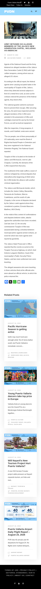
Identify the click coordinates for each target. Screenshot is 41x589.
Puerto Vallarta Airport (20, 555)
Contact (30, 575)
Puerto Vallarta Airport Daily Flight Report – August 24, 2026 (20, 532)
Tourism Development (16, 493)
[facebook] (20, 2)
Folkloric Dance (17, 422)
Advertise (27, 5)
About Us (20, 575)
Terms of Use (12, 570)
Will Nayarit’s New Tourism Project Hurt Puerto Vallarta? (19, 463)
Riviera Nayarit (24, 491)
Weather (11, 357)
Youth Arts (18, 424)
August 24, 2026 (14, 323)
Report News (10, 5)
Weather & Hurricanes (19, 353)
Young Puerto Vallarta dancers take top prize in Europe (20, 396)
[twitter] (24, 2)
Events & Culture (17, 420)
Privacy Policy (28, 570)
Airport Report (16, 552)
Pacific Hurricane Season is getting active (17, 329)
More (29, 58)
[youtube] (28, 2)
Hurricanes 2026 (17, 355)
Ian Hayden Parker (14, 58)
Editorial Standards (17, 573)
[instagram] (32, 2)
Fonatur (14, 491)
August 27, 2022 (12, 55)
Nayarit (14, 486)
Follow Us (19, 5)
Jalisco (26, 355)
